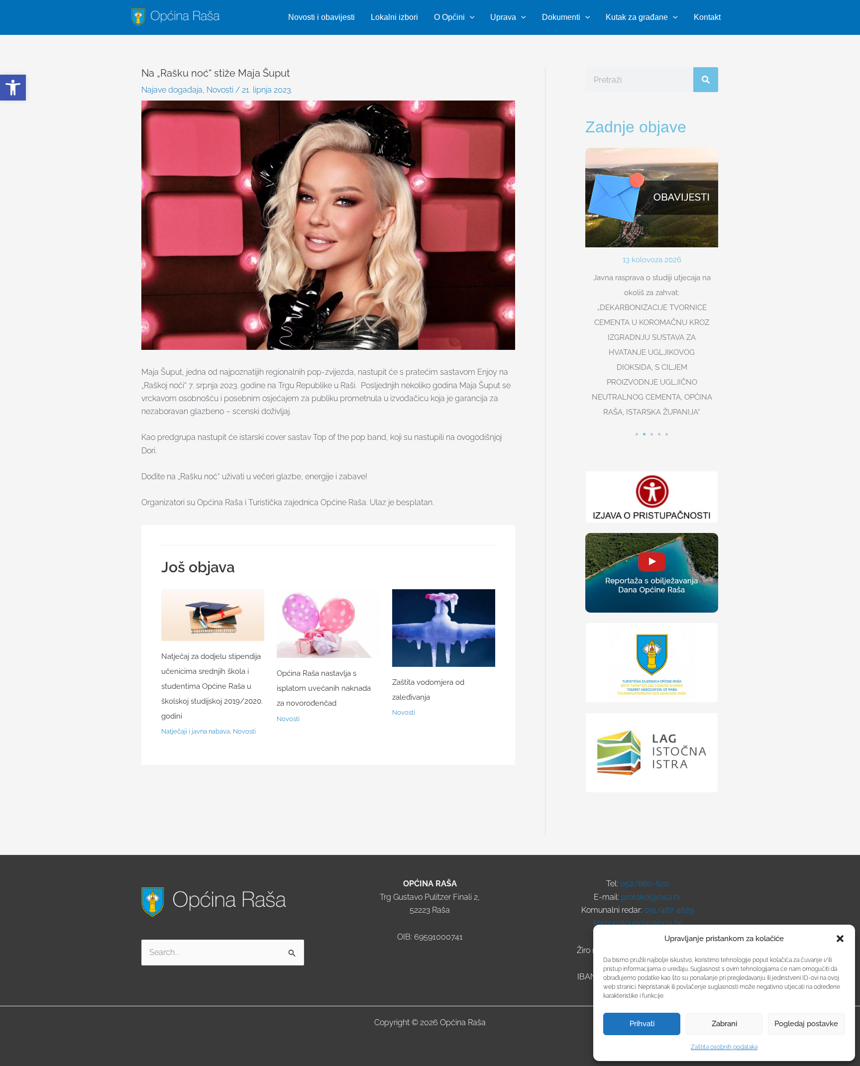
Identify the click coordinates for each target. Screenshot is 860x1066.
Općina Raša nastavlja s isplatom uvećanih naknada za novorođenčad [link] (324, 688)
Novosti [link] (220, 90)
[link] (13, 88)
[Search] (705, 79)
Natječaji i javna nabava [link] (195, 731)
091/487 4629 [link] (669, 910)
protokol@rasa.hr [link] (651, 897)
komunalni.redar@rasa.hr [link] (637, 923)
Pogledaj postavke (806, 1023)
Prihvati (642, 1023)
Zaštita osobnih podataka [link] (724, 1047)
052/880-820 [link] (644, 883)
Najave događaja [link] (172, 90)
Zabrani (724, 1023)
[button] (840, 939)
